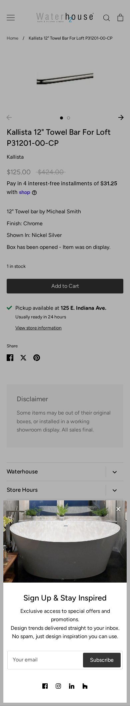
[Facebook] (45, 686)
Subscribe (102, 660)
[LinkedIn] (71, 686)
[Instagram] (58, 686)
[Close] (118, 508)
